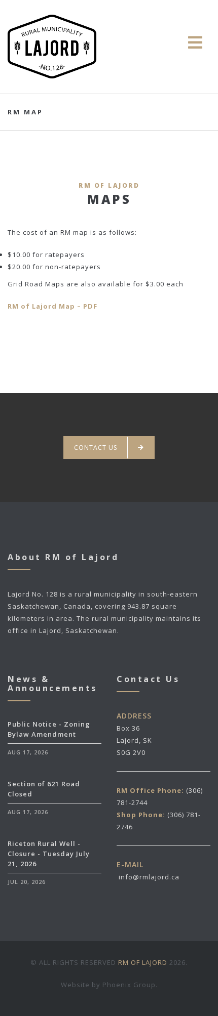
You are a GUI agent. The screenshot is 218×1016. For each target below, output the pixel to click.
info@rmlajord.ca (149, 876)
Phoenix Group (129, 984)
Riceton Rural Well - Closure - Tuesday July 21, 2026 (49, 853)
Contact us (95, 447)
